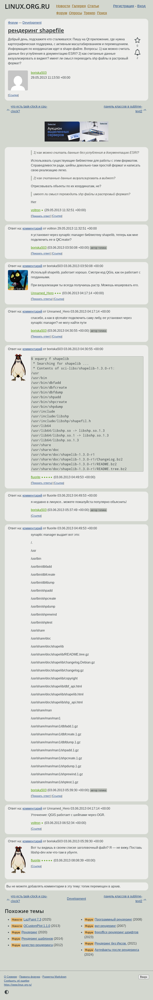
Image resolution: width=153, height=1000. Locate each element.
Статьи (93, 6)
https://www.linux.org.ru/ (18, 984)
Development (32, 22)
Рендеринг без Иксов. (111, 943)
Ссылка (13, 95)
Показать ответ (41, 216)
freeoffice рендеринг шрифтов (116, 932)
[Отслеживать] (137, 52)
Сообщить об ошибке (16, 980)
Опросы (75, 13)
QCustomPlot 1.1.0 (37, 926)
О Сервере (10, 976)
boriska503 (39, 72)
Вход (141, 6)
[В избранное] (137, 40)
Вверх (143, 976)
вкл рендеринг (105, 926)
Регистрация (123, 6)
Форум (61, 13)
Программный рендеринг (113, 919)
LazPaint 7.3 (32, 919)
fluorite (35, 477)
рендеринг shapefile (36, 30)
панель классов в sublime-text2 (123, 109)
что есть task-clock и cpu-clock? (29, 109)
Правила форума (29, 976)
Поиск (102, 13)
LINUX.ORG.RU (27, 6)
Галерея (79, 6)
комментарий (32, 228)
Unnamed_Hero (42, 293)
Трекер (89, 13)
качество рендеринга (37, 945)
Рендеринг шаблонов (37, 938)
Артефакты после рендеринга (117, 949)
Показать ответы (42, 299)
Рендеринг (29, 932)
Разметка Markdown (54, 976)
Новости (63, 6)
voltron (35, 210)
